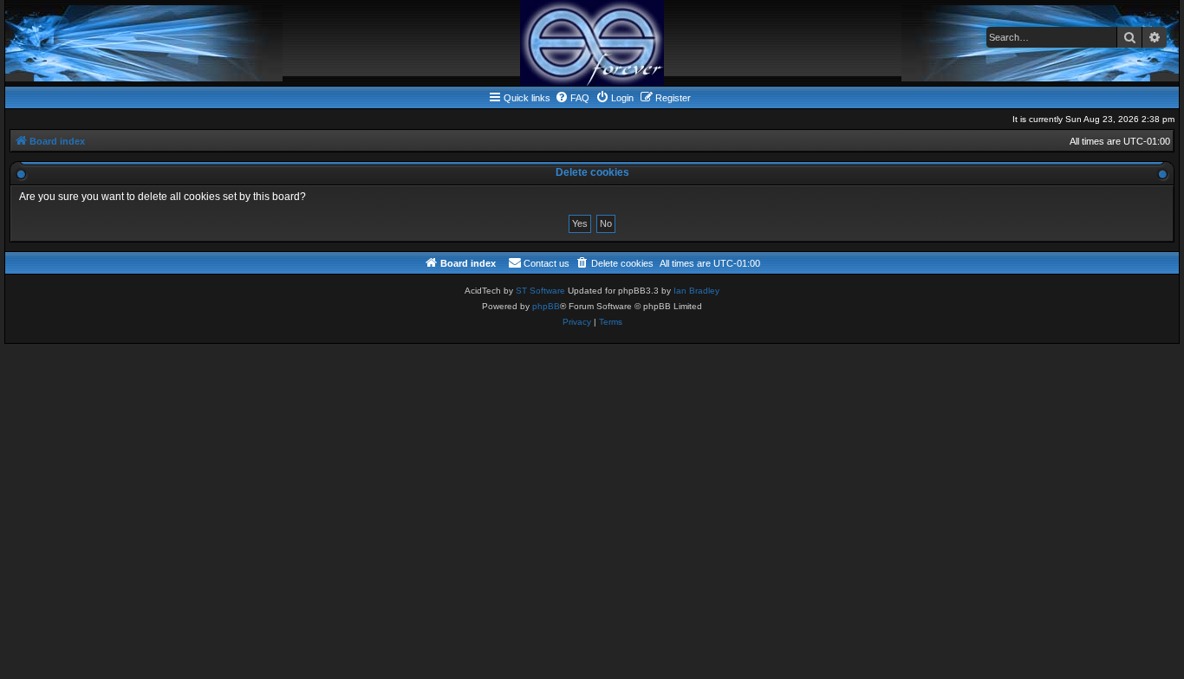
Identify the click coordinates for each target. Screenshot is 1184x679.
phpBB (546, 306)
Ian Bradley (696, 290)
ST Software (540, 290)
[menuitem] (572, 97)
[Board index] (592, 43)
